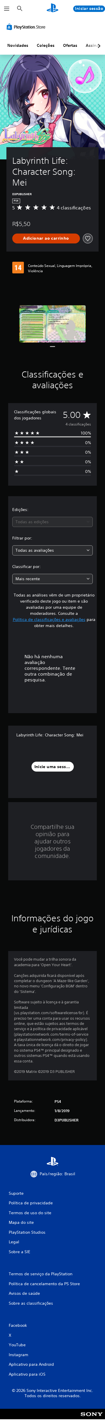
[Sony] (91, 1417)
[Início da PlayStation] (52, 9)
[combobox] (52, 522)
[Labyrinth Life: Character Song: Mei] (52, 324)
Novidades (17, 45)
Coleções (46, 45)
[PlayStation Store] (27, 26)
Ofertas (70, 45)
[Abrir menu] (6, 8)
